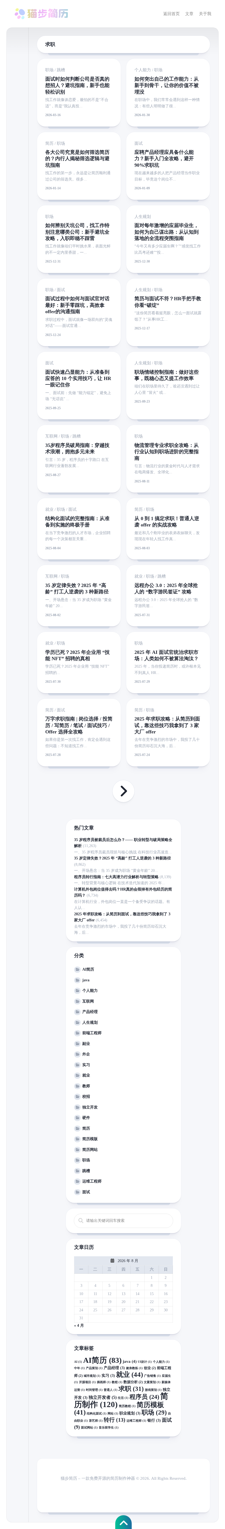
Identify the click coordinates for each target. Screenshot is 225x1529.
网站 (113, 1413)
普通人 (110, 1389)
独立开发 (90, 1107)
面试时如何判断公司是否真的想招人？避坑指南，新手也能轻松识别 (77, 85)
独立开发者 (103, 1397)
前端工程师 (92, 1033)
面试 (138, 143)
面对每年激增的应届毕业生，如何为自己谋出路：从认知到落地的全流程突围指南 (166, 232)
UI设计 (145, 1361)
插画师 (104, 1382)
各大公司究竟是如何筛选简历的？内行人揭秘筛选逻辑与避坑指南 (77, 158)
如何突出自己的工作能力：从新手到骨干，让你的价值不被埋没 (166, 85)
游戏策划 (153, 1389)
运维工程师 (92, 1181)
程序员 (144, 1396)
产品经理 (90, 1012)
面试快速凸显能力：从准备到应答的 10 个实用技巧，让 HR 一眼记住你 (78, 378)
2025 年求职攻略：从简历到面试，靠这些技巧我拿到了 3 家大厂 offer (167, 725)
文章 (189, 14)
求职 (131, 1388)
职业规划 (129, 1413)
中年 (79, 1368)
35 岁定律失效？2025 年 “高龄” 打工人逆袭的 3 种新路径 (122, 858)
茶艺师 (96, 1420)
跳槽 (61, 70)
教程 (117, 1382)
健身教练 (134, 1368)
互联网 (51, 436)
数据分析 (133, 1382)
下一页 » (123, 791)
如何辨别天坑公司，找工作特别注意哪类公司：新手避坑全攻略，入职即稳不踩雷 (77, 232)
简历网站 (90, 1150)
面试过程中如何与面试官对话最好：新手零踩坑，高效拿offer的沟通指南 (77, 305)
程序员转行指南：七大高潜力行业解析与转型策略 (116, 877)
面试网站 (89, 1427)
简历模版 (90, 1139)
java (85, 980)
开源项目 (87, 1382)
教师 (86, 1086)
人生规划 (142, 216)
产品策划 (94, 1368)
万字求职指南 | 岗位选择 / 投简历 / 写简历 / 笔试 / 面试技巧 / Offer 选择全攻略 (79, 725)
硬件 (86, 1118)
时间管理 (94, 1389)
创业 (150, 1368)
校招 (86, 1096)
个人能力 (142, 70)
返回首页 (171, 14)
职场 (49, 70)
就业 (49, 509)
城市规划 (92, 1375)
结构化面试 (96, 1413)
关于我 (205, 14)
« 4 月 (79, 1325)
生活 (123, 1397)
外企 (86, 1054)
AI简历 (88, 969)
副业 (86, 1044)
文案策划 (152, 1382)
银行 (154, 1420)
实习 (86, 1065)
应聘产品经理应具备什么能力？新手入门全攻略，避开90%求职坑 (164, 158)
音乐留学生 (109, 1427)
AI (78, 1361)
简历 (49, 143)
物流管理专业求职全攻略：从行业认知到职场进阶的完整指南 (166, 452)
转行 (114, 1420)
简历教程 (127, 1406)
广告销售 (152, 1375)
